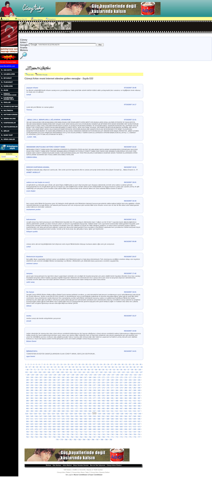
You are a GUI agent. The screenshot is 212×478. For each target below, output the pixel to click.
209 (41, 382)
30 (122, 364)
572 (36, 419)
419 (49, 403)
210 (45, 382)
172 (108, 377)
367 (49, 398)
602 (54, 421)
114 (84, 372)
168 (90, 377)
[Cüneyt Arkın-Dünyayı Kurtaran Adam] (9, 96)
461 (121, 406)
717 (103, 432)
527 (67, 414)
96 (125, 369)
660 (81, 426)
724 (134, 432)
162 (63, 377)
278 (117, 388)
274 (99, 388)
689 (94, 429)
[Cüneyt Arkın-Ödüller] (9, 104)
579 (67, 419)
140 (81, 375)
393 (49, 401)
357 (121, 395)
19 (83, 364)
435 (121, 403)
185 (49, 380)
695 (121, 429)
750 (134, 434)
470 (45, 408)
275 (103, 388)
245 (85, 385)
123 (123, 372)
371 (67, 398)
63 (123, 367)
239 (58, 385)
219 (85, 382)
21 (90, 364)
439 (139, 403)
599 (41, 421)
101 (26, 372)
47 (66, 367)
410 (125, 401)
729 (41, 434)
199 (112, 380)
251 (112, 385)
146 (108, 375)
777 (139, 437)
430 (99, 403)
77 (56, 369)
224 (107, 382)
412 (134, 401)
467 (32, 408)
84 (81, 369)
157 (41, 377)
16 (72, 364)
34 (137, 364)
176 (125, 377)
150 (126, 375)
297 (85, 390)
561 (103, 416)
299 (94, 390)
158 (45, 377)
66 (134, 367)
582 (81, 419)
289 (49, 390)
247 (94, 385)
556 (81, 416)
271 (85, 388)
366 (45, 398)
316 (54, 393)
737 (76, 434)
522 (44, 414)
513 (121, 411)
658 (72, 426)
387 (139, 398)
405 (103, 401)
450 (72, 406)
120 (110, 372)
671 (130, 426)
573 (41, 419)
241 (67, 385)
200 (117, 380)
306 (125, 390)
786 (93, 439)
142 (90, 375)
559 (94, 416)
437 (130, 403)
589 (112, 419)
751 (139, 434)
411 (130, 401)
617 (121, 421)
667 (112, 426)
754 (36, 437)
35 (140, 364)
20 (86, 364)
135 (59, 375)
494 (36, 411)
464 (134, 406)
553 (67, 416)
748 (125, 434)
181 (32, 380)
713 (85, 432)
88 (96, 369)
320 (72, 393)
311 (32, 393)
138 (72, 375)
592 (125, 419)
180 (27, 380)
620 (134, 421)
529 (76, 414)
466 (27, 408)
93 (114, 369)
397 (67, 401)
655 (58, 426)
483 (103, 408)
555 (76, 416)
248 (99, 385)
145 (104, 375)
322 (81, 393)
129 (32, 375)
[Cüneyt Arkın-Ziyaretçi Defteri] (9, 108)
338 (36, 395)
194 (90, 380)
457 (103, 406)
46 (62, 367)
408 (117, 401)
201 (121, 380)
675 (32, 429)
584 (90, 419)
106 (49, 372)
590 (117, 419)
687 (85, 429)
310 (27, 393)
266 (63, 388)
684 (72, 429)
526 (62, 414)
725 (139, 432)
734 (63, 434)
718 (107, 432)
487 (121, 408)
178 (134, 377)
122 (119, 372)
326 (98, 393)
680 (54, 429)
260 (36, 388)
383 (121, 398)
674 (27, 429)
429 (94, 403)
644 (125, 424)
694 (117, 429)
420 (54, 403)
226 (116, 382)
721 (121, 432)
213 (58, 382)
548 (45, 416)
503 (76, 411)
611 (94, 421)
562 (108, 416)
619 (130, 421)
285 (32, 390)
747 (121, 434)
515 (130, 411)
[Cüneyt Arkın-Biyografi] (9, 79)
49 (73, 367)
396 (63, 401)
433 (112, 403)
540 (126, 414)
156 (36, 377)
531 (85, 414)
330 (116, 393)
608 (81, 421)
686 (81, 429)
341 (49, 395)
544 (27, 416)
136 (63, 375)
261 (41, 388)
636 (90, 424)
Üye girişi (6, 19)
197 (103, 380)
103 (35, 372)
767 (94, 437)
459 (112, 406)
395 (58, 401)
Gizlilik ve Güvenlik (79, 470)
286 (36, 390)
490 (134, 408)
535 (104, 414)
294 (72, 390)
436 (125, 403)
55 (95, 367)
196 (99, 380)
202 (125, 380)
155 (32, 377)
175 (121, 377)
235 (41, 385)
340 (45, 395)
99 (136, 369)
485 (112, 408)
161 (58, 377)
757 (49, 437)
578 (63, 419)
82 (74, 369)
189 (67, 380)
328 (107, 393)
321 (76, 393)
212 (54, 382)
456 (99, 406)
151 (131, 375)
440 (27, 406)
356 (117, 395)
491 (139, 408)
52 (84, 367)
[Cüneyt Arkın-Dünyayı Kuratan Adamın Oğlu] (9, 100)
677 (41, 429)
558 (90, 416)
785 (88, 439)
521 (40, 414)
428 (90, 403)
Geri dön (31, 75)
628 (54, 424)
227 (121, 382)
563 (112, 416)
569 (139, 416)
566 (125, 416)
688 (90, 429)
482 (99, 408)
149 (122, 375)
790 (110, 439)
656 (63, 426)
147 (113, 375)
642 (117, 424)
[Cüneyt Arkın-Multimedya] (9, 112)
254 (125, 385)
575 (49, 419)
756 (45, 437)
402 (90, 401)
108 (58, 372)
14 (65, 364)
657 (67, 426)
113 (79, 372)
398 (72, 401)
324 (90, 393)
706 (54, 432)
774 (125, 437)
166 (81, 377)
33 (133, 364)
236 (45, 385)
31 (126, 364)
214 (63, 382)
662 (90, 426)
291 (58, 390)
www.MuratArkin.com (7, 66)
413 (139, 401)
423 (67, 403)
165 (76, 377)
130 (37, 375)
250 (108, 385)
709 (67, 432)
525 (58, 414)
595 (139, 419)
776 (134, 437)
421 (58, 403)
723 (130, 432)
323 (85, 393)
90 (103, 369)
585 (94, 419)
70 (31, 369)
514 (125, 411)
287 (41, 390)
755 (41, 437)
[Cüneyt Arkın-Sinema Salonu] (9, 120)
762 (72, 437)
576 (54, 419)
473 (58, 408)
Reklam (48, 465)
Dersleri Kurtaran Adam (8, 62)
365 (41, 398)
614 (107, 421)
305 (121, 390)
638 (99, 424)
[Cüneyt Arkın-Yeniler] (8, 59)
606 (72, 421)
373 (76, 398)
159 (49, 377)
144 (99, 375)
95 (121, 369)
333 (130, 393)
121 (114, 372)
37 (30, 367)
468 (36, 408)
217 (76, 382)
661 (85, 426)
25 (104, 364)
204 (134, 380)
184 (45, 380)
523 (49, 414)
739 (85, 434)
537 (113, 414)
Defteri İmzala (42, 75)
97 (128, 369)
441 (32, 406)
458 (108, 406)
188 (63, 380)
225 (112, 382)
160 (54, 377)
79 (63, 369)
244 (81, 385)
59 (109, 367)
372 (72, 398)
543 (139, 414)
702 (36, 432)
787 (97, 439)
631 (67, 424)
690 (99, 429)
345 (67, 395)
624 (36, 424)
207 (32, 382)
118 (101, 372)
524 (53, 414)
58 (105, 367)
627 (49, 424)
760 (63, 437)
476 (72, 408)
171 (103, 377)
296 (81, 390)
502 (72, 411)
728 (36, 434)
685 (76, 429)
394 (54, 401)
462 (125, 406)
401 (85, 401)
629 (58, 424)
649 (32, 426)
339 (41, 395)
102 (31, 372)
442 (36, 406)
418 (45, 403)
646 (134, 424)
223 (103, 382)
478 (81, 408)
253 (121, 385)
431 (103, 403)
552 (63, 416)
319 (67, 393)
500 (63, 411)
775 (130, 437)
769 (103, 437)
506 (90, 411)
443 (41, 406)
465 (139, 406)
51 (80, 367)
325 (94, 393)
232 (27, 385)
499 (58, 411)
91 (107, 369)
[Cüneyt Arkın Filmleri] (9, 84)
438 (134, 403)
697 (130, 429)
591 (121, 419)
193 (85, 380)
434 (117, 403)
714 (90, 432)
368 (54, 398)
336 (27, 395)
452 (81, 406)
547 (41, 416)
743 (103, 434)
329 (112, 393)
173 (112, 377)
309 (139, 390)
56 (98, 367)
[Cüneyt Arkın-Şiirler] (9, 132)
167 (85, 377)
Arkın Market (38, 19)
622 (27, 424)
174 (117, 377)
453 (85, 406)
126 (136, 372)
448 (63, 406)
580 (72, 419)
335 (139, 393)
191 (76, 380)
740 (90, 434)
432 (108, 403)
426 (81, 403)
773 (121, 437)
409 (121, 401)
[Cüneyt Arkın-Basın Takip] (9, 137)
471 (49, 408)
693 (112, 429)
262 (45, 388)
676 (36, 429)
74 (45, 369)
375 (85, 398)
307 (130, 390)
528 (71, 414)
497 (49, 411)
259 (32, 388)
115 (88, 372)
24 (101, 364)
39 (37, 367)
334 (134, 393)
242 (72, 385)
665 (103, 426)
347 (76, 395)
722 (125, 432)
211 (49, 382)
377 (94, 398)
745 (112, 434)
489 (130, 408)
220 (90, 382)
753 (32, 437)
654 (54, 426)
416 (36, 403)
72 (38, 369)
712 (81, 432)
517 (139, 411)
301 (103, 390)
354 (108, 395)
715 (94, 432)
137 (68, 375)
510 (108, 411)
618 (125, 421)
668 (117, 426)
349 (85, 395)
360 (134, 395)
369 (58, 398)
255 (130, 385)
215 (67, 382)
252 (117, 385)
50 (77, 367)
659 (76, 426)
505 (85, 411)
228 (125, 382)
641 (112, 424)
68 (141, 367)
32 (130, 364)
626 (45, 424)
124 (127, 372)
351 (94, 395)
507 (94, 411)
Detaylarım (52, 19)
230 (134, 382)
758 (54, 437)
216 (72, 382)
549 (49, 416)
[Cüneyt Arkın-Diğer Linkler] (9, 141)
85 (85, 369)
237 (49, 385)
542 (135, 414)
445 (49, 406)
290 (54, 390)
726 (27, 434)
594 (134, 419)
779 (61, 439)
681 (58, 429)
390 (36, 401)
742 (99, 434)
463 (130, 406)
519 (31, 414)
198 (108, 380)
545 (32, 416)
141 (86, 375)
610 (90, 421)
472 (54, 408)
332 (125, 393)
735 (67, 434)
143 (95, 375)
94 (118, 369)
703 (41, 432)
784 (84, 439)
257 (139, 385)
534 (99, 414)
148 (117, 375)
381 (112, 398)
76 (53, 369)
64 (127, 367)
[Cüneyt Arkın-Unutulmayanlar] (9, 128)
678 (45, 429)
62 (120, 367)
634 (81, 424)
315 (49, 393)
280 (125, 388)
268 (72, 388)
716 (98, 432)
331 (121, 393)
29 (119, 364)
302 (108, 390)
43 (51, 367)
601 (49, 421)
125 (132, 372)
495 (41, 411)
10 (50, 364)
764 (81, 437)
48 (69, 367)
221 (94, 382)
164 (72, 377)
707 (58, 432)
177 (130, 377)
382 (117, 398)
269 (76, 388)
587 (103, 419)
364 (36, 398)
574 (45, 419)
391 (41, 401)
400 (81, 401)
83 (78, 369)
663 (94, 426)
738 (81, 434)
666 (108, 426)
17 (76, 364)
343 (58, 395)
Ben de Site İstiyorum (97, 465)
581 (76, 419)
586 (99, 419)
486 (117, 408)
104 (40, 372)
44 (55, 367)
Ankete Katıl (9, 159)
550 (54, 416)
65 (131, 367)
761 (67, 437)
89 (100, 369)
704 (45, 432)
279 (121, 388)
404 (99, 401)
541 (131, 414)
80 (67, 369)
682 (63, 429)
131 (41, 375)
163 (67, 377)
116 (92, 372)
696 (125, 429)
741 (94, 434)
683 (67, 429)
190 (72, 380)
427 (85, 403)
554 (72, 416)
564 (117, 416)
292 (63, 390)
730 (45, 434)
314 (45, 393)
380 (108, 398)
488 (125, 408)
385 (130, 398)
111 (71, 372)
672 (134, 426)
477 (76, 408)
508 (99, 411)
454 (90, 406)
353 (103, 395)
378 (99, 398)
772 (117, 437)
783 (79, 439)
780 (66, 439)
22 (94, 364)
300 (99, 390)
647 (139, 424)
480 (90, 408)
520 (35, 414)
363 (32, 398)
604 (63, 421)
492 (27, 411)
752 (27, 437)
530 (80, 414)
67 (138, 367)
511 (112, 411)
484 (108, 408)
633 (76, 424)
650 (36, 426)
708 (63, 432)
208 (36, 382)
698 (134, 429)
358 (125, 395)
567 (130, 416)
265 (58, 388)
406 (108, 401)
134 (55, 375)
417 (41, 403)
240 (63, 385)
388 (27, 401)
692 (108, 429)
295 (76, 390)
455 (94, 406)
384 (125, 398)
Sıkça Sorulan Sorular (81, 465)
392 (45, 401)
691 (103, 429)
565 (121, 416)
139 (77, 375)
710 (72, 432)
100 (139, 369)
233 (32, 385)
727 (32, 434)
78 (60, 369)
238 (54, 385)
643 (121, 424)
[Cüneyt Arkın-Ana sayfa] (9, 71)
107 (53, 372)
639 (103, 424)
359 (130, 395)
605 (67, 421)
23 (97, 364)
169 (94, 377)
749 (130, 434)
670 (125, 426)
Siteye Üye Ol (22, 19)
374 (81, 398)
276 (108, 388)
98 (132, 369)
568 (134, 416)
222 (98, 382)
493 (32, 411)
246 (90, 385)
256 (134, 385)
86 (89, 369)
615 (112, 421)
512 (116, 411)
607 (76, 421)
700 (27, 432)
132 (46, 375)
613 (103, 421)
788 (102, 439)
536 (108, 414)
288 (45, 390)
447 (58, 406)
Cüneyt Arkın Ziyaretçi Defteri (99, 472)
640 (108, 424)
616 (116, 421)
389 (32, 401)
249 (103, 385)
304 (117, 390)
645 (130, 424)
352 (99, 395)
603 (58, 421)
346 (72, 395)
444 (45, 406)
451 (76, 406)
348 (81, 395)
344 (63, 395)
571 (32, 419)
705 (49, 432)
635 (85, 424)
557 (85, 416)
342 (54, 395)
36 (26, 367)
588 (108, 419)
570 (27, 419)
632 (72, 424)
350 (90, 395)
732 (54, 434)
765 (85, 437)
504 (81, 411)
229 (130, 382)
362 (27, 398)
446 (54, 406)
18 (79, 364)
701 (32, 432)
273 (94, 388)
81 (71, 369)
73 (42, 369)
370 (63, 398)
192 (81, 380)
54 (91, 367)
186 (54, 380)
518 (26, 414)
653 (49, 426)
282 (134, 388)
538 (117, 414)
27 (112, 364)
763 (76, 437)
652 (45, 426)
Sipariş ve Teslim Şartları (95, 470)
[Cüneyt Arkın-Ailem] (9, 92)
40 (41, 367)
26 (108, 364)
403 (94, 401)
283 (139, 388)
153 (139, 375)
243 (76, 385)
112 (75, 372)
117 (97, 372)
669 (121, 426)
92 (110, 369)
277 (112, 388)
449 (67, 406)
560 (99, 416)
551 (58, 416)
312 (36, 393)
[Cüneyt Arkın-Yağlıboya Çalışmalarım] (9, 75)
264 (54, 388)
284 (27, 390)
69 (27, 369)
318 (63, 393)
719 (112, 432)
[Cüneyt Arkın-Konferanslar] (9, 124)
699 (139, 429)
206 (27, 382)
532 (89, 414)
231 (139, 382)
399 (76, 401)
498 (54, 411)
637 (94, 424)
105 (44, 372)
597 (32, 421)
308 (134, 390)
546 (36, 416)
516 (134, 411)
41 (44, 367)
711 (76, 432)
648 (27, 426)
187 (58, 380)
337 (32, 395)
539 (122, 414)
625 (41, 424)
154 (27, 377)
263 (49, 388)
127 (141, 372)
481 (94, 408)
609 (85, 421)
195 (94, 380)
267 (67, 388)
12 (58, 364)
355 (112, 395)
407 (112, 401)
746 (117, 434)
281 (130, 388)
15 (68, 364)
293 (67, 390)
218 (81, 382)
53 (87, 367)
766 (90, 437)
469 (41, 408)
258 (27, 388)
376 (90, 398)
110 (66, 372)
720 (116, 432)
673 (139, 426)
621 (139, 421)
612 (98, 421)
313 (40, 393)
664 (99, 426)
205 (139, 380)
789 (106, 439)
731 (49, 434)
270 (81, 388)
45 (59, 367)
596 (27, 421)
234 (36, 385)
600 (45, 421)
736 (72, 434)
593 (130, 419)
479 (85, 408)
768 (99, 437)
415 (32, 403)
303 (112, 390)
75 (49, 369)
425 (76, 403)
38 (33, 367)
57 (102, 367)
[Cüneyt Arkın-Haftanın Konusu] (9, 116)
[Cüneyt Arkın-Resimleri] (9, 88)
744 (108, 434)
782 (75, 439)
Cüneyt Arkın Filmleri (114, 465)
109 (62, 372)
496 (45, 411)
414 (27, 403)
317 (58, 393)
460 (117, 406)
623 (32, 424)
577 (58, 419)
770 (108, 437)
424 (72, 403)
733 (58, 434)
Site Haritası (57, 465)
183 (41, 380)
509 (103, 411)
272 (90, 388)
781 (70, 439)
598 (36, 421)
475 (67, 408)
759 (58, 437)
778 (57, 439)
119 (105, 372)
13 (61, 364)
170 (99, 377)
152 (135, 375)
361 (139, 395)
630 (63, 424)
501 (67, 411)
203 (130, 380)
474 (63, 408)
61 (116, 367)
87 (92, 369)
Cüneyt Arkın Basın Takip (80, 472)
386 (134, 398)
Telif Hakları (67, 470)
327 (103, 393)
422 (63, 403)
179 (139, 377)
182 (36, 380)
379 (103, 398)
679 (49, 429)
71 (35, 369)
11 (54, 364)
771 (112, 437)
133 (50, 375)
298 (90, 390)
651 (41, 426)
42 (48, 367)
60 (113, 367)
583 (85, 419)
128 (28, 375)
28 (115, 364)
